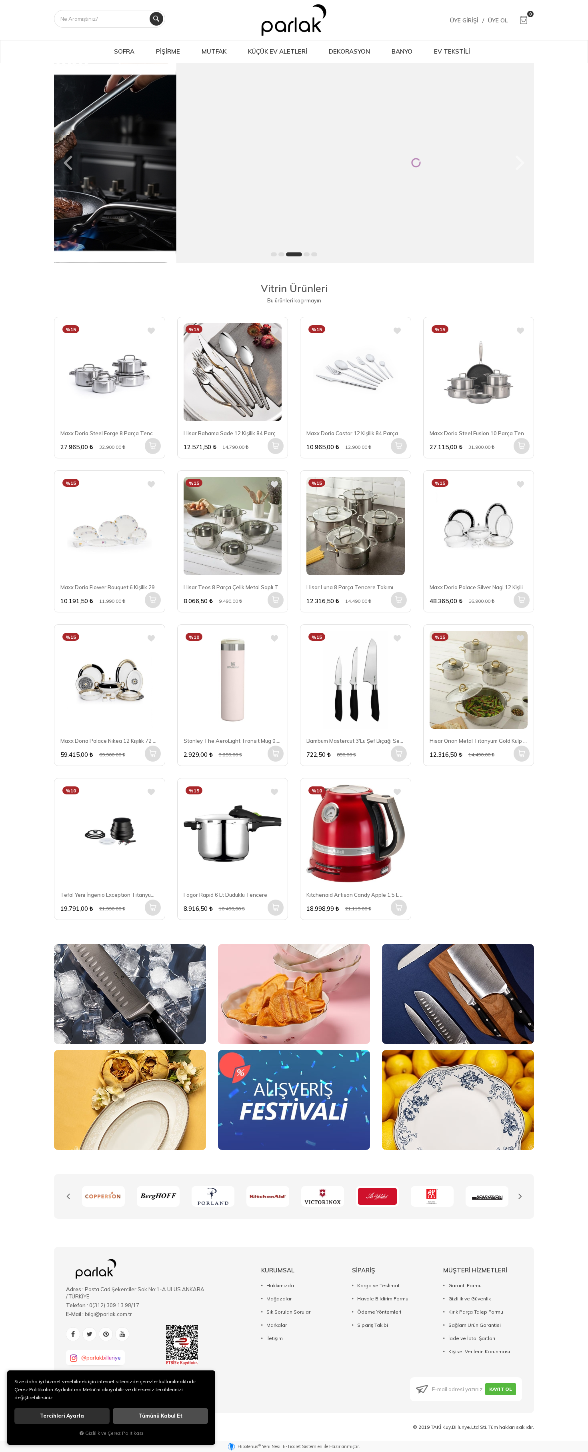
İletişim (274, 1338)
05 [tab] (314, 254)
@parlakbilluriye (101, 1357)
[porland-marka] (158, 1196)
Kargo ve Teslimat (378, 1285)
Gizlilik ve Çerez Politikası (114, 1433)
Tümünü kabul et (160, 1416)
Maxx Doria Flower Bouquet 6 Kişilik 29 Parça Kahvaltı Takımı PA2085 (109, 587)
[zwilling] (377, 1196)
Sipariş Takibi (372, 1325)
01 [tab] (274, 254)
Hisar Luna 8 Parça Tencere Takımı (349, 587)
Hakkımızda (280, 1285)
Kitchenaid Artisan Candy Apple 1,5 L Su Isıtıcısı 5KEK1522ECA (355, 895)
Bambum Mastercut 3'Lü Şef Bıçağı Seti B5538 (355, 741)
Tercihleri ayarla (62, 1416)
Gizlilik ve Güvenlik (469, 1299)
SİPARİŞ (363, 1270)
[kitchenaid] (213, 1196)
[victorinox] (267, 1196)
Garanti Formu (465, 1285)
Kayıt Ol (500, 1389)
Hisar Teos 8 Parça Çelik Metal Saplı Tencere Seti (233, 587)
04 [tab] (307, 254)
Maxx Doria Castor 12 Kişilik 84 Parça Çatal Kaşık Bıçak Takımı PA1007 (355, 433)
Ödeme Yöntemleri (379, 1312)
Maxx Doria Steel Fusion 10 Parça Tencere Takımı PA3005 (479, 433)
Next (520, 1196)
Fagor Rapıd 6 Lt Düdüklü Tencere (225, 895)
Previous (68, 1196)
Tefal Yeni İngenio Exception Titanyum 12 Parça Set (109, 895)
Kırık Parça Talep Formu (475, 1312)
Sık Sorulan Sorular (288, 1312)
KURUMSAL (277, 1270)
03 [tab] (294, 254)
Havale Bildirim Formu (382, 1299)
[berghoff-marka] (103, 1196)
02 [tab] (281, 254)
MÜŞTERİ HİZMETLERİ (475, 1270)
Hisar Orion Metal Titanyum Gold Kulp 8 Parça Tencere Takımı (479, 741)
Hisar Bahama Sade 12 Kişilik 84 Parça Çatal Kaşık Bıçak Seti (233, 433)
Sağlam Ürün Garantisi (474, 1325)
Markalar (276, 1325)
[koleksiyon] (432, 1196)
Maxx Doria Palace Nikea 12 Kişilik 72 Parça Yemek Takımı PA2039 (109, 741)
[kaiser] (487, 1196)
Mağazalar (279, 1299)
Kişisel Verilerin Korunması (479, 1351)
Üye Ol (498, 20)
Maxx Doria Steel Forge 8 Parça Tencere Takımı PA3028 (109, 433)
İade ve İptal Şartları (471, 1338)
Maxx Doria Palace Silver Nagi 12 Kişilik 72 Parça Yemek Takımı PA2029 (479, 587)
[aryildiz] (322, 1196)
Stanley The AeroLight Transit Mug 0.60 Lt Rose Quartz (233, 741)
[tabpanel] (294, 163)
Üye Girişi (464, 20)
